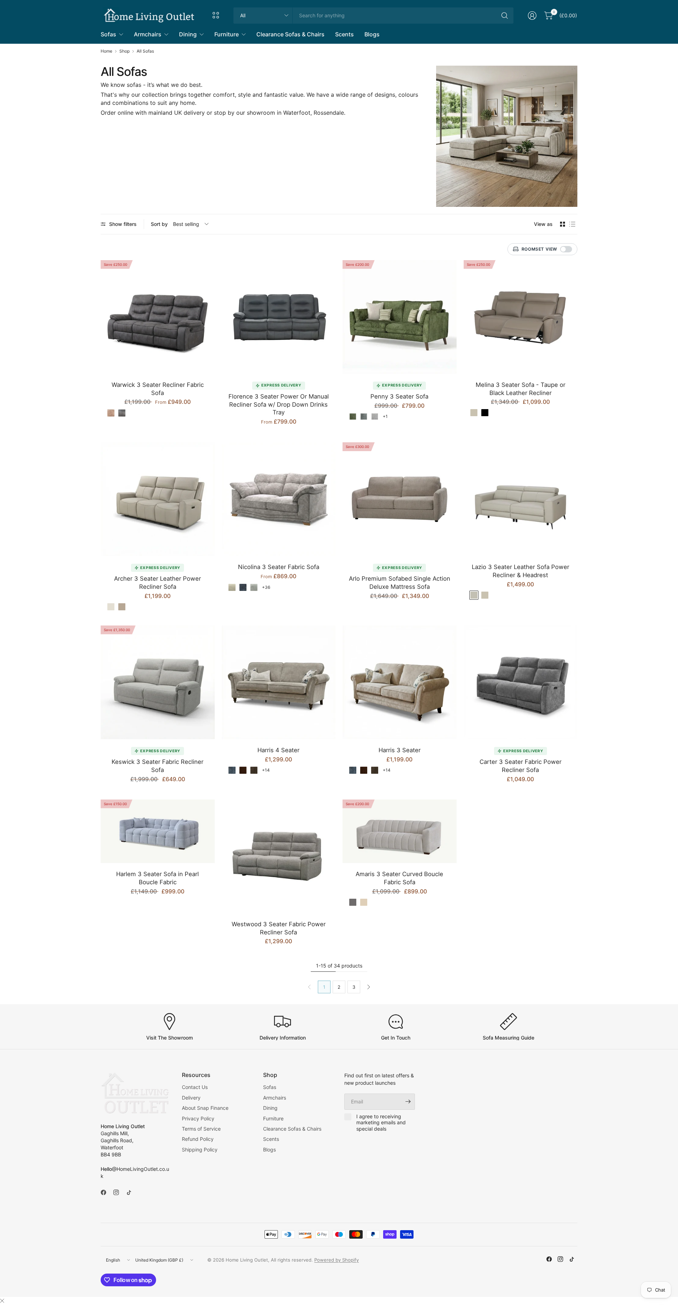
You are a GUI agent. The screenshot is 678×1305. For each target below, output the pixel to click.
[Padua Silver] (374, 416)
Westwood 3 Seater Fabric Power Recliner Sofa (279, 928)
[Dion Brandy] (243, 770)
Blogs (269, 1150)
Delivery (191, 1098)
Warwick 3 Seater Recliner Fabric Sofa (158, 388)
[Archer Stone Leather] (110, 606)
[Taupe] (473, 412)
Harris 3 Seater (400, 750)
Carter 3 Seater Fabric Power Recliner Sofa (520, 765)
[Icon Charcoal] (352, 902)
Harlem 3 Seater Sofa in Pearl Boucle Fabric (157, 878)
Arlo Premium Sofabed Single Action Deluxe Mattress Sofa (399, 582)
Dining (270, 1108)
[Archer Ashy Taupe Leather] (121, 606)
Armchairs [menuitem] (147, 34)
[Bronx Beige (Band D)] (232, 587)
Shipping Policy (200, 1150)
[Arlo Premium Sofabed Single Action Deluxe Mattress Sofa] (400, 499)
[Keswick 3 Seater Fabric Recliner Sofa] (158, 682)
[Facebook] (106, 1192)
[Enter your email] (408, 1102)
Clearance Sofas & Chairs (292, 1129)
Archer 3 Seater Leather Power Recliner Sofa (157, 582)
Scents (271, 1139)
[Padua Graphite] (363, 416)
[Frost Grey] (473, 595)
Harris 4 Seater (278, 750)
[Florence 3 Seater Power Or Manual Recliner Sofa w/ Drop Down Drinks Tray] (279, 317)
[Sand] (110, 413)
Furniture (273, 1118)
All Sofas (145, 51)
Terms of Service (201, 1129)
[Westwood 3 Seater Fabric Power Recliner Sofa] (279, 857)
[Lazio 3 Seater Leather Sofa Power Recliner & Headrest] (521, 499)
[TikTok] (131, 1192)
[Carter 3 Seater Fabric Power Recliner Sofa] (521, 682)
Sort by (159, 224)
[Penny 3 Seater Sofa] (400, 317)
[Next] (368, 987)
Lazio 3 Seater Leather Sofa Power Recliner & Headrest (520, 571)
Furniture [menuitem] (226, 34)
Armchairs (274, 1098)
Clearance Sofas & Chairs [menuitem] (290, 34)
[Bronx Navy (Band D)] (243, 587)
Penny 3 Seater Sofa (399, 396)
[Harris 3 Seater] (400, 682)
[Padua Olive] (352, 416)
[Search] (504, 15)
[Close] (2, 1301)
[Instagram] (119, 1192)
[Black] (484, 412)
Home (106, 51)
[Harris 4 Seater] (279, 682)
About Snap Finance (205, 1108)
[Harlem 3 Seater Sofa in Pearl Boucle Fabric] (158, 831)
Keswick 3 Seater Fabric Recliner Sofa (157, 765)
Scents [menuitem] (344, 34)
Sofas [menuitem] (108, 34)
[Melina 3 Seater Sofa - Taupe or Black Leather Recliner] (521, 317)
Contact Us (195, 1087)
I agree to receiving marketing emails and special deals (381, 1122)
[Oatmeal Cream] (363, 902)
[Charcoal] (121, 413)
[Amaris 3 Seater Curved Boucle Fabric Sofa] (400, 831)
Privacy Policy (198, 1118)
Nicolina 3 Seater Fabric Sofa (278, 566)
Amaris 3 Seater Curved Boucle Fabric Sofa (399, 878)
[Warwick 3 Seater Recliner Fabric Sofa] (158, 317)
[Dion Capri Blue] (232, 770)
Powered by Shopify (336, 1260)
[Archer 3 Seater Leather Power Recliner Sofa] (158, 499)
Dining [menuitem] (188, 34)
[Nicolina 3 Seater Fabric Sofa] (279, 499)
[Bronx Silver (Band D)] (253, 587)
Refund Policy (198, 1139)
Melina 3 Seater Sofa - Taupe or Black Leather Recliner (520, 388)
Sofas (269, 1087)
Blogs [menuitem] (372, 34)
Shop (124, 51)
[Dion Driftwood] (253, 770)
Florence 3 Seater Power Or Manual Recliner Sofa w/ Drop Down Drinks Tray (278, 404)
